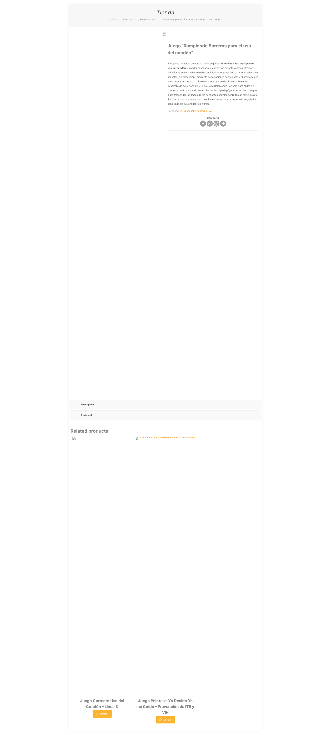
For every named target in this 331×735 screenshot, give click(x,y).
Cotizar (103, 713)
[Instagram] (216, 124)
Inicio (113, 19)
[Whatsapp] (210, 124)
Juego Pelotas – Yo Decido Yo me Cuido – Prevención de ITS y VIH (165, 706)
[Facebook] (203, 124)
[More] (223, 124)
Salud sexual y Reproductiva (139, 19)
